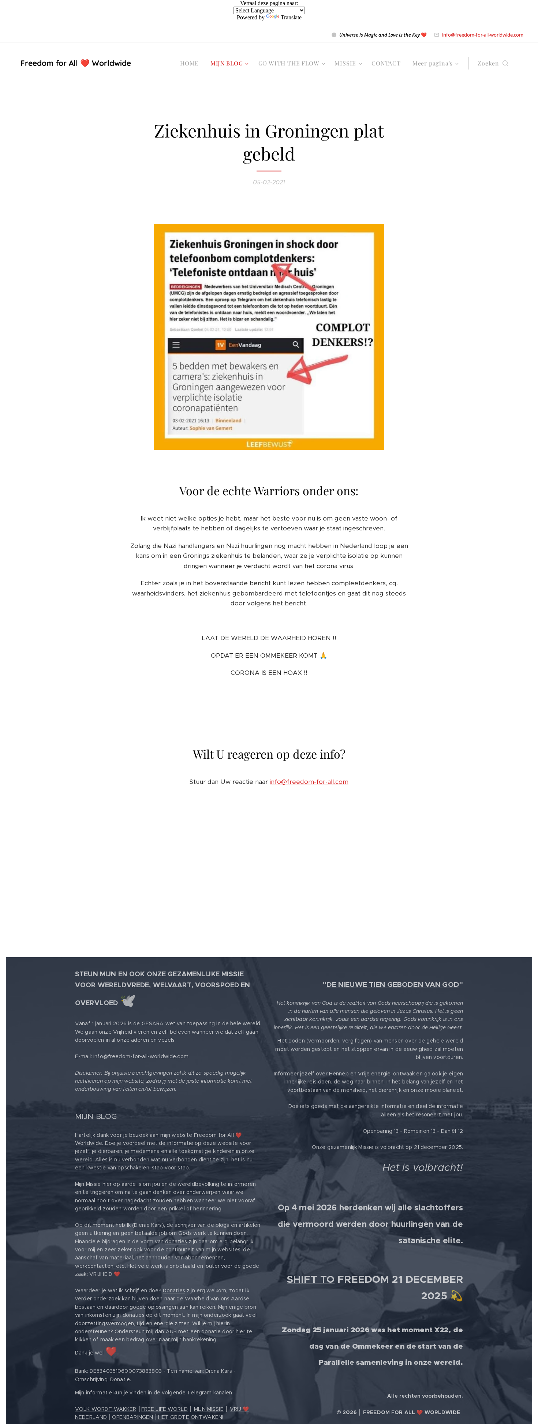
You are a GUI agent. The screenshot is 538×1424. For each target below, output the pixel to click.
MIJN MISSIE (209, 1409)
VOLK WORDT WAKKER (105, 1409)
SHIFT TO (311, 1279)
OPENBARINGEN (132, 1417)
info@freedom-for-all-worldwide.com (482, 34)
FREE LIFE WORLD (164, 1409)
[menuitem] (191, 63)
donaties (176, 1241)
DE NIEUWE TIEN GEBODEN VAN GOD (392, 984)
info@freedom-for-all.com (309, 782)
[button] (493, 63)
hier (240, 1331)
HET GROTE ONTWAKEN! (191, 1417)
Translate (291, 17)
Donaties (174, 1290)
